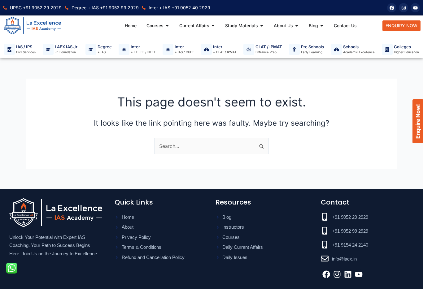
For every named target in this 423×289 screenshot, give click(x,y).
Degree (105, 47)
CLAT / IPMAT (268, 47)
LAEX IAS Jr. (66, 47)
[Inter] (124, 49)
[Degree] (90, 49)
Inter (135, 47)
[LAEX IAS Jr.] (48, 49)
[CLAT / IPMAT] (248, 49)
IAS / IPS (24, 47)
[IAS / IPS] (9, 49)
